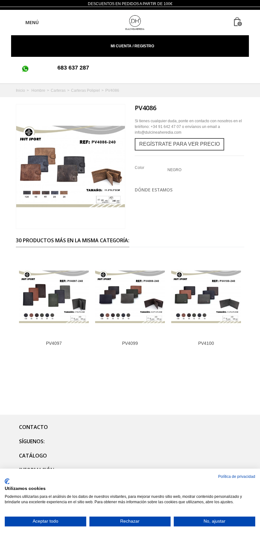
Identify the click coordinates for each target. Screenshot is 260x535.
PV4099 (130, 343)
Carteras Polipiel (85, 90)
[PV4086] (70, 166)
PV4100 (206, 343)
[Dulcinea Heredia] (135, 22)
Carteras (58, 90)
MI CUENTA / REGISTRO (132, 46)
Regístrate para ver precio (179, 144)
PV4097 (54, 343)
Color (140, 167)
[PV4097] (54, 297)
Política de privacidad (236, 476)
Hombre (38, 90)
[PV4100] (206, 297)
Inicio (20, 90)
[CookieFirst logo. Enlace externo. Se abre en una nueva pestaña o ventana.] (7, 481)
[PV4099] (130, 297)
